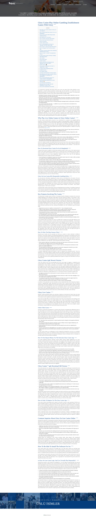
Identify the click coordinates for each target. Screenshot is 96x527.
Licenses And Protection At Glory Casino (48, 72)
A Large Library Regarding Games (46, 68)
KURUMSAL (59, 4)
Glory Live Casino (43, 41)
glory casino (47, 127)
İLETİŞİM (85, 4)
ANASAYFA (53, 4)
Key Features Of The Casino (45, 37)
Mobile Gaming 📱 (43, 64)
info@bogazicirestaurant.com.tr (78, 1)
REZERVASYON (78, 4)
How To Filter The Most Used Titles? (47, 38)
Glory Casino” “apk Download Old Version (48, 46)
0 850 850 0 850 (67, 1)
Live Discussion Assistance (45, 82)
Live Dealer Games (43, 71)
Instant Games (43, 60)
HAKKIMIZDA (36, 515)
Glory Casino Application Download (47, 86)
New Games (42, 58)
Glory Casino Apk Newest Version (46, 40)
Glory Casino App (43, 59)
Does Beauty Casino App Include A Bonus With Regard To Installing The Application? (48, 75)
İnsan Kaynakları (36, 520)
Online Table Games (44, 42)
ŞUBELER (65, 4)
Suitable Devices (43, 69)
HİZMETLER (71, 4)
